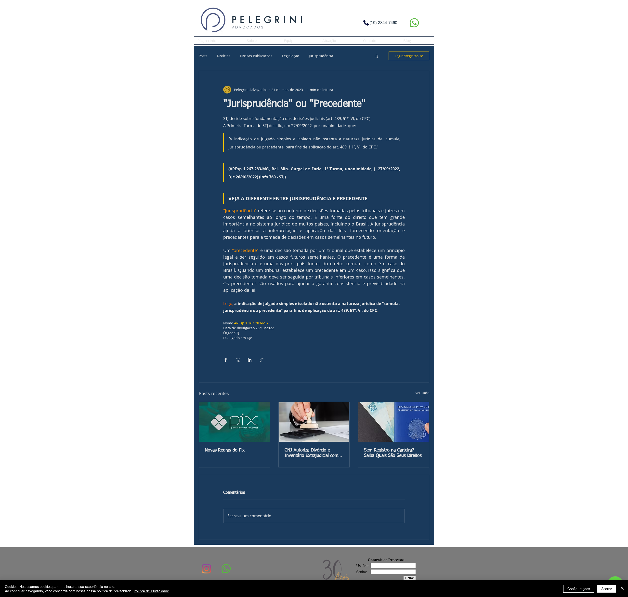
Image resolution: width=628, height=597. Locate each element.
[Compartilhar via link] (261, 360)
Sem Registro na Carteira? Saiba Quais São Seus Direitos (393, 453)
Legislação (290, 55)
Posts (203, 55)
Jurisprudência (321, 55)
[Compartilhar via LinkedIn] (249, 360)
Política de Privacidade (151, 590)
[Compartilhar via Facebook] (225, 360)
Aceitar (606, 588)
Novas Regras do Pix (225, 450)
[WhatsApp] (414, 22)
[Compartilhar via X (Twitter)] (237, 360)
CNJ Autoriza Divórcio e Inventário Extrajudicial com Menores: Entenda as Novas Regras (311, 453)
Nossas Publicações (256, 55)
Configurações (578, 588)
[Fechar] (622, 588)
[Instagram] (206, 568)
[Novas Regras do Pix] (234, 422)
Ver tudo (422, 392)
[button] (376, 56)
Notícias (223, 55)
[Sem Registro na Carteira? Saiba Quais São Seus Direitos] (393, 422)
